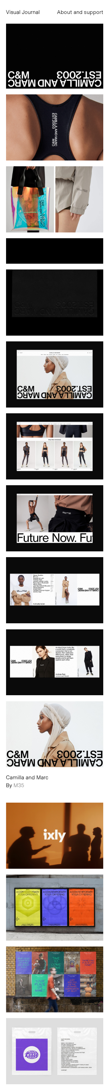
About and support (80, 11)
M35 (19, 785)
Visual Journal (23, 11)
